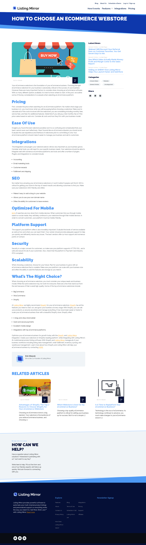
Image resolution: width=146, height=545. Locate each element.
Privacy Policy (59, 514)
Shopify (43, 305)
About (57, 506)
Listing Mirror (18, 305)
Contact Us (58, 510)
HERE (41, 347)
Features (106, 8)
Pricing (131, 8)
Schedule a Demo (114, 3)
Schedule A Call (71, 510)
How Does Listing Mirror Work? (59, 525)
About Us (103, 3)
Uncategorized (108, 84)
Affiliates (80, 514)
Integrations (120, 8)
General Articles (94, 84)
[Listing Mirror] (26, 10)
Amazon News (94, 81)
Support (80, 510)
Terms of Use (71, 506)
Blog (96, 3)
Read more (31, 512)
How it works (94, 8)
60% (13, 213)
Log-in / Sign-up (129, 3)
